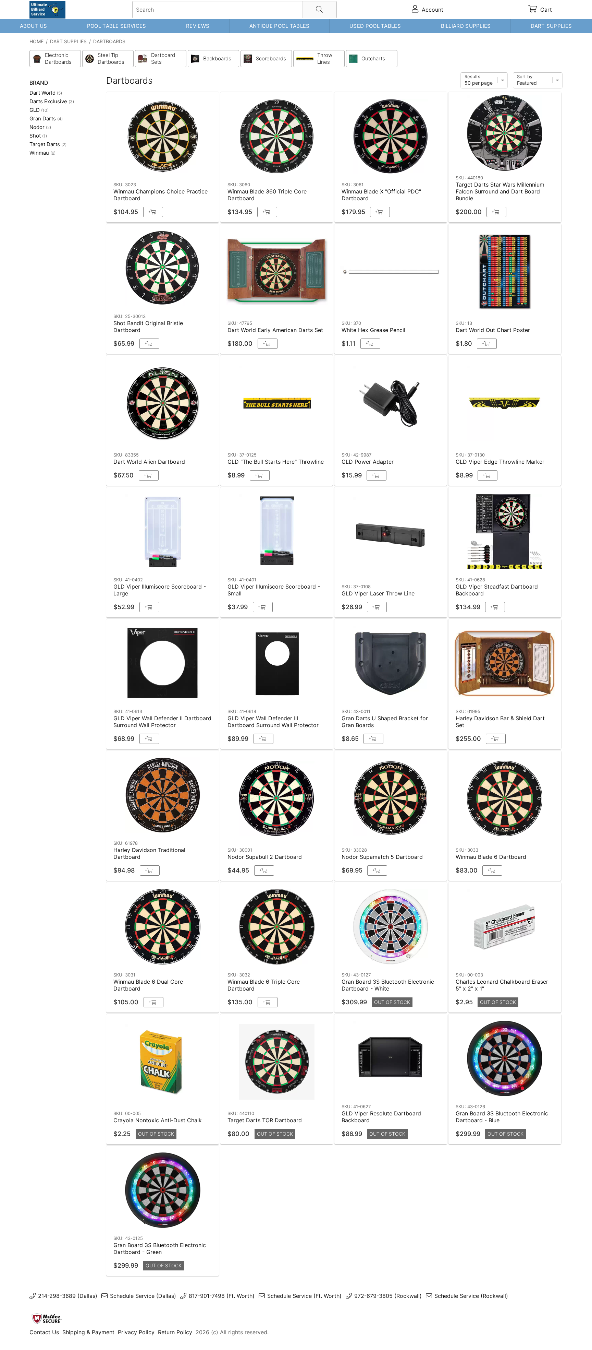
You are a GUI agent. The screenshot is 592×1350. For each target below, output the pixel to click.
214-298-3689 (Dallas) (67, 1295)
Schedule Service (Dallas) (143, 1295)
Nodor (40, 127)
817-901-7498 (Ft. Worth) (222, 1295)
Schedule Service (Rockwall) (471, 1295)
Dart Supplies (551, 26)
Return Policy (175, 1332)
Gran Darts (46, 118)
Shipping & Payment (88, 1332)
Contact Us (44, 1332)
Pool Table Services (116, 26)
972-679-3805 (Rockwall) (388, 1295)
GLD (39, 110)
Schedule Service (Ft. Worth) (304, 1295)
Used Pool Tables (375, 26)
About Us (33, 26)
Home (36, 41)
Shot (38, 135)
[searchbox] (234, 9)
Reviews (197, 26)
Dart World (45, 93)
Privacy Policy (136, 1332)
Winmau (42, 153)
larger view (197, 168)
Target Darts (47, 144)
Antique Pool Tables (279, 26)
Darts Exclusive (51, 101)
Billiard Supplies (466, 26)
